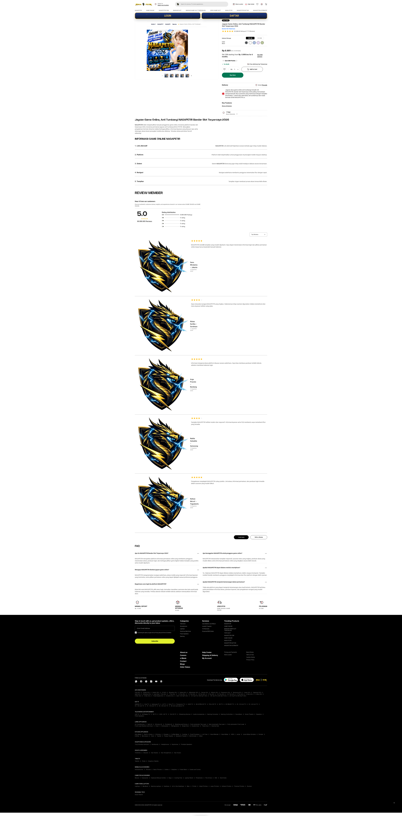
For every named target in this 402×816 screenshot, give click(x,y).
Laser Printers (215, 786)
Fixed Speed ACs (158, 696)
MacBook (145, 786)
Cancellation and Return (209, 624)
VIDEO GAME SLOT (215, 10)
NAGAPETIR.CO (168, 24)
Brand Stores (250, 652)
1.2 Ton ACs (181, 694)
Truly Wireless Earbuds (142, 744)
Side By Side (215, 726)
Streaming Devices (185, 714)
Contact (183, 661)
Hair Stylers (154, 753)
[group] (250, 38)
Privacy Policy (250, 660)
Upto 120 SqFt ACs (182, 696)
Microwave (145, 736)
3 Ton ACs (240, 694)
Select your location (163, 5)
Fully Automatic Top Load (198, 724)
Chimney (158, 734)
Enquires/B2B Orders (208, 631)
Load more (241, 537)
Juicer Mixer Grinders (249, 734)
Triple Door (205, 726)
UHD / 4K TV (163, 714)
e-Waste (183, 658)
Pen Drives (208, 778)
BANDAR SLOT (177, 10)
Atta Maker (138, 734)
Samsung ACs (237, 692)
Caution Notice (250, 657)
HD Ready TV (146, 714)
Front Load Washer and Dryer (144, 726)
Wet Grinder (193, 736)
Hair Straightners (166, 753)
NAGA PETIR (228, 10)
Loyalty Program (207, 626)
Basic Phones (157, 769)
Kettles (137, 736)
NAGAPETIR (138, 10)
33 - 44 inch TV (253, 704)
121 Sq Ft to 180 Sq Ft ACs (199, 696)
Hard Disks (223, 778)
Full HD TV (173, 714)
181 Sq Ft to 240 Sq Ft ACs (218, 696)
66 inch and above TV (177, 706)
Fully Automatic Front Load (235, 724)
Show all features (227, 106)
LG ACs (164, 692)
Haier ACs (247, 692)
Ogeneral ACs (257, 692)
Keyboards (145, 778)
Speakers (259, 714)
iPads (144, 761)
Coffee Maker (175, 734)
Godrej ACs (183, 692)
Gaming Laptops (156, 786)
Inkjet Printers (203, 786)
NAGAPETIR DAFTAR (243, 10)
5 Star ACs (147, 696)
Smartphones (139, 769)
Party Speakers (184, 634)
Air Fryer (205, 734)
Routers (249, 786)
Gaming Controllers (227, 714)
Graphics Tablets (153, 761)
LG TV (164, 704)
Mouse (137, 778)
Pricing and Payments (230, 652)
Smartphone (183, 626)
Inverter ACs (170, 696)
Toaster (159, 736)
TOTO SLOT (227, 633)
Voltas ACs (146, 692)
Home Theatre (249, 714)
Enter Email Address (143, 628)
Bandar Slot (175, 24)
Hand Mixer (224, 734)
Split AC (150, 724)
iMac (188, 786)
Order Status (185, 667)
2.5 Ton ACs (231, 694)
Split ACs (137, 694)
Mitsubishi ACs (193, 692)
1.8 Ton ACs (202, 694)
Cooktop (184, 734)
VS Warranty (205, 629)
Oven (152, 736)
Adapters (174, 769)
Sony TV (171, 704)
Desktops (166, 786)
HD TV (221, 704)
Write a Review (259, 537)
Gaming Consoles (212, 714)
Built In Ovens (148, 734)
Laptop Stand (189, 778)
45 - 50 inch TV (139, 706)
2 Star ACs (249, 694)
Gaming (182, 636)
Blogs (182, 664)
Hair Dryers (177, 753)
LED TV (137, 714)
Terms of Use (250, 654)
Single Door (185, 726)
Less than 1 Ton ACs (160, 694)
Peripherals (199, 778)
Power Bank (183, 769)
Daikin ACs (156, 692)
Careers (183, 655)
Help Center (251, 4)
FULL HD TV (212, 704)
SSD (216, 778)
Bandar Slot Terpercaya (228, 29)
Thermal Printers (239, 786)
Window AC (158, 724)
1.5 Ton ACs (191, 694)
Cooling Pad (178, 778)
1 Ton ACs (172, 694)
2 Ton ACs (211, 694)
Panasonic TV (180, 704)
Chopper (166, 734)
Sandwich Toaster (181, 736)
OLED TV (190, 704)
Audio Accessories (199, 714)
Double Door (195, 726)
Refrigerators (175, 726)
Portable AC (168, 724)
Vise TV (146, 704)
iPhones (148, 769)
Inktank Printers (226, 786)
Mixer (201, 736)
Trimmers (138, 753)
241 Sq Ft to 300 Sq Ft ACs (237, 696)
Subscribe (154, 641)
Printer (194, 786)
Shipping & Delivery (210, 655)
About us (183, 652)
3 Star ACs (258, 694)
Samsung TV (156, 704)
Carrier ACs (204, 692)
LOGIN (167, 15)
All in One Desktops (178, 786)
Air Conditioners (140, 724)
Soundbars (238, 714)
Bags (170, 778)
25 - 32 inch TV (241, 704)
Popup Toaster (168, 736)
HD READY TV (229, 704)
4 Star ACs (138, 696)
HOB (232, 734)
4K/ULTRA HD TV (201, 704)
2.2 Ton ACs (221, 694)
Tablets (137, 761)
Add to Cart (253, 69)
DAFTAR (234, 15)
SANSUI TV (138, 704)
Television (183, 624)
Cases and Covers (195, 769)
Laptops (182, 629)
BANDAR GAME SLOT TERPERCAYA (196, 10)
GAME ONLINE (150, 10)
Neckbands (155, 744)
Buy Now (233, 75)
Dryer (157, 726)
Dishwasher (165, 726)
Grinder (261, 734)
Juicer (238, 734)
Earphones (175, 744)
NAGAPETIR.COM (164, 10)
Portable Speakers (186, 744)
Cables (166, 769)
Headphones (165, 744)
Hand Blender (214, 734)
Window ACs (147, 694)
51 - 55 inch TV (151, 706)
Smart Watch (139, 794)
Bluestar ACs (173, 692)
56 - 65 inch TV (163, 706)
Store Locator (239, 4)
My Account (207, 658)
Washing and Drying (181, 724)
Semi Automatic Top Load (217, 724)
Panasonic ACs (225, 692)
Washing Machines (185, 631)
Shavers (145, 753)
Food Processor (195, 734)
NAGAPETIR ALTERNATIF (260, 10)
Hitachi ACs (214, 692)
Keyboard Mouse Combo (158, 778)
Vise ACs (137, 692)
